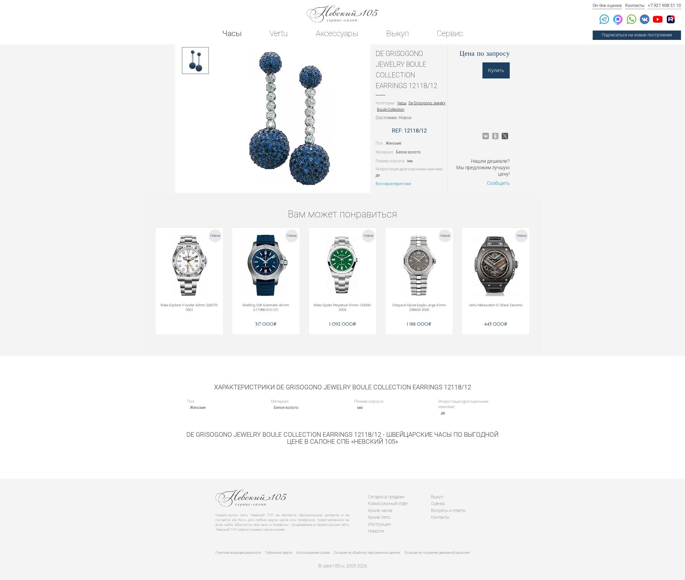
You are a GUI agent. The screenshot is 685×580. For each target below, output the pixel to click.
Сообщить (498, 183)
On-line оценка (607, 5)
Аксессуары (337, 33)
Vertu (278, 33)
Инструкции (379, 524)
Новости (376, 531)
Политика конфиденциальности (238, 553)
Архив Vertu (379, 517)
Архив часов (380, 510)
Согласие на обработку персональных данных (367, 553)
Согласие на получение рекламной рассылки (437, 553)
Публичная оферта (278, 553)
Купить (496, 70)
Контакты (635, 5)
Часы (232, 33)
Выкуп (397, 33)
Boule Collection (390, 109)
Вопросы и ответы (448, 510)
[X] (505, 136)
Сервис (450, 33)
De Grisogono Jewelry (427, 103)
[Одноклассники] (495, 136)
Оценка (438, 503)
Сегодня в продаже (386, 496)
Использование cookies (313, 553)
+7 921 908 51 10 (664, 5)
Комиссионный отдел (388, 503)
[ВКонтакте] (485, 136)
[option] (195, 60)
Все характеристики (393, 184)
